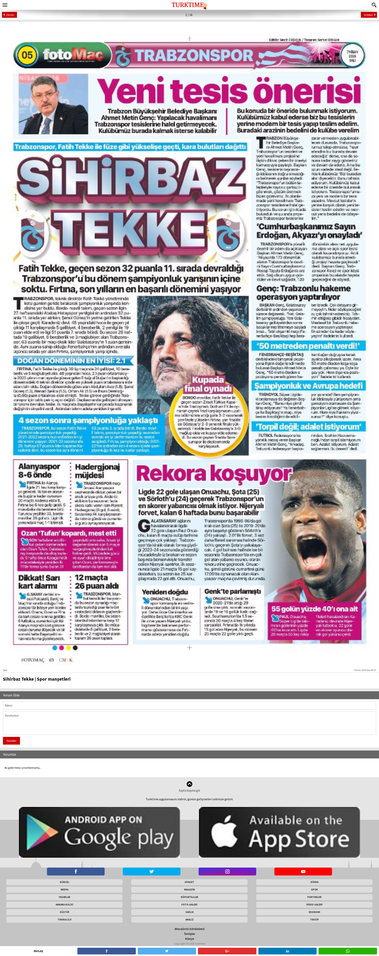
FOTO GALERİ (189, 904)
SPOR (314, 889)
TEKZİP (314, 919)
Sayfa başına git (189, 790)
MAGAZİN (189, 889)
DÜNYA (314, 882)
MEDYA (64, 889)
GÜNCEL (64, 882)
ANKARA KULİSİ (64, 904)
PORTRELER (314, 897)
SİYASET (189, 882)
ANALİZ (189, 919)
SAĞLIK (189, 912)
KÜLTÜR (64, 912)
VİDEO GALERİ (314, 904)
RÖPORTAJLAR (189, 897)
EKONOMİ (314, 912)
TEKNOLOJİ (64, 919)
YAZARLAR (64, 897)
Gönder (11, 741)
